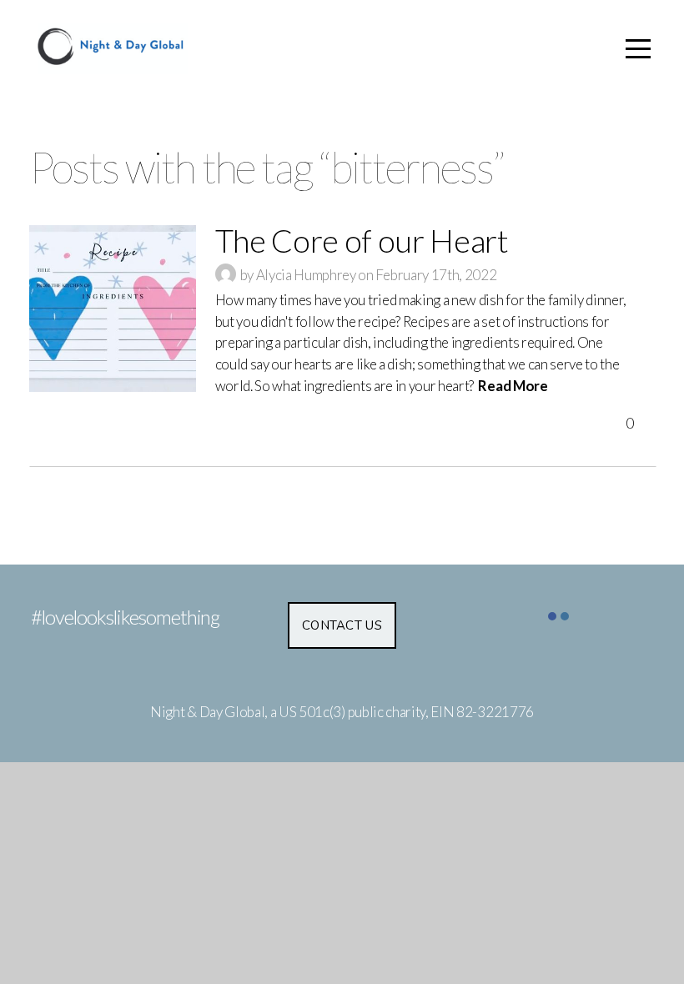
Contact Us (342, 625)
